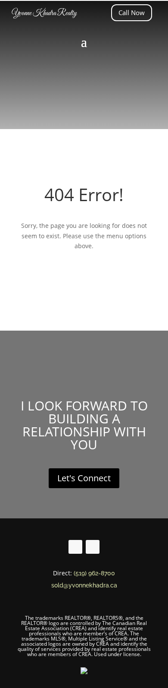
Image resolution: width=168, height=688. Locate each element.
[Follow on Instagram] (93, 547)
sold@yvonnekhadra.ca (84, 585)
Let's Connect (84, 478)
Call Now (131, 12)
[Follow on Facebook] (75, 547)
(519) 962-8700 (94, 573)
